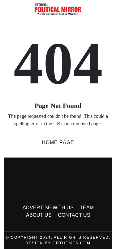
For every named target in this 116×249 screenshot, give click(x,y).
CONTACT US (74, 215)
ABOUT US (39, 215)
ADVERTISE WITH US (48, 207)
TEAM (87, 207)
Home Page (58, 142)
